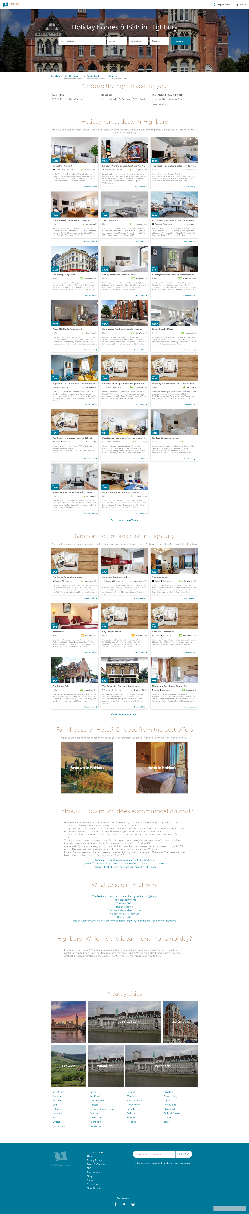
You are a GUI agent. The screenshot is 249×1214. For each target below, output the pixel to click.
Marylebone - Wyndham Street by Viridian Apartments (128, 438)
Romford (58, 1096)
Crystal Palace (60, 1126)
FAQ (89, 1168)
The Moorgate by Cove (64, 274)
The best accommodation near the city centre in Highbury (124, 896)
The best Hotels (124, 906)
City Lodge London (111, 631)
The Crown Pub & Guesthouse (67, 577)
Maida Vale (95, 1117)
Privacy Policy (94, 1160)
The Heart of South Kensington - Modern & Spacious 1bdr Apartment (185, 166)
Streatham (58, 1091)
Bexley (167, 1121)
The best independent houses (124, 910)
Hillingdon (95, 1121)
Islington (168, 1091)
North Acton (133, 1104)
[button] (116, 1204)
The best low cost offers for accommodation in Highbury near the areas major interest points (124, 920)
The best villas (124, 917)
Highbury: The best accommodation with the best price (124, 859)
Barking (130, 1113)
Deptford (94, 1096)
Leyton (167, 1100)
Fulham (57, 1108)
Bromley (57, 1100)
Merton (93, 1104)
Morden (167, 1117)
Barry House (58, 631)
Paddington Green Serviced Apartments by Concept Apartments (183, 274)
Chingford (169, 1108)
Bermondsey (170, 1096)
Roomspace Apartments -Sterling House (72, 492)
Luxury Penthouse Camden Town (118, 274)
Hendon (131, 1091)
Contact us (93, 1184)
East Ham (94, 1113)
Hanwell (57, 1113)
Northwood (169, 1104)
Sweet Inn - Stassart (62, 166)
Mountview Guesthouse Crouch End (169, 686)
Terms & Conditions (97, 1164)
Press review (94, 1172)
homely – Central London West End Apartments (125, 166)
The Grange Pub (61, 686)
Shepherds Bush (135, 1100)
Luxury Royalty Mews (162, 329)
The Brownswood (160, 577)
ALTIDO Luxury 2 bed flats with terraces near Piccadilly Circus (182, 220)
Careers (91, 1180)
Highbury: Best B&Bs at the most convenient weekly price (125, 866)
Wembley (131, 1096)
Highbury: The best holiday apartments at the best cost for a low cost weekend (124, 863)
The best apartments (124, 899)
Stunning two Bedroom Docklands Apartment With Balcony (181, 383)
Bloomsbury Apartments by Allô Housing (122, 329)
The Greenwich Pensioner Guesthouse (121, 686)
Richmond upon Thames (103, 1108)
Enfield (56, 1121)
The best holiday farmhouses (125, 913)
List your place (95, 1152)
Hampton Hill (133, 1108)
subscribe (184, 1154)
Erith (55, 1104)
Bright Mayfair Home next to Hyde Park (72, 220)
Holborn (131, 1121)
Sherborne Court (110, 220)
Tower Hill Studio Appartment (67, 329)
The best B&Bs (124, 903)
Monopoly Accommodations (116, 577)
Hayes (92, 1091)
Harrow (57, 1117)
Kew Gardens (96, 1100)
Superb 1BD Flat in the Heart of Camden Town (75, 383)
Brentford (131, 1117)
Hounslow (95, 1126)
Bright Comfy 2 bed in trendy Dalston (120, 492)
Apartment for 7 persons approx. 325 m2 (72, 438)
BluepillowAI (94, 1188)
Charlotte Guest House (163, 631)
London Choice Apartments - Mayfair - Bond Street (127, 383)
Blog (89, 1176)
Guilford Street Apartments (165, 438)
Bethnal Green (171, 1113)
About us (91, 1156)
